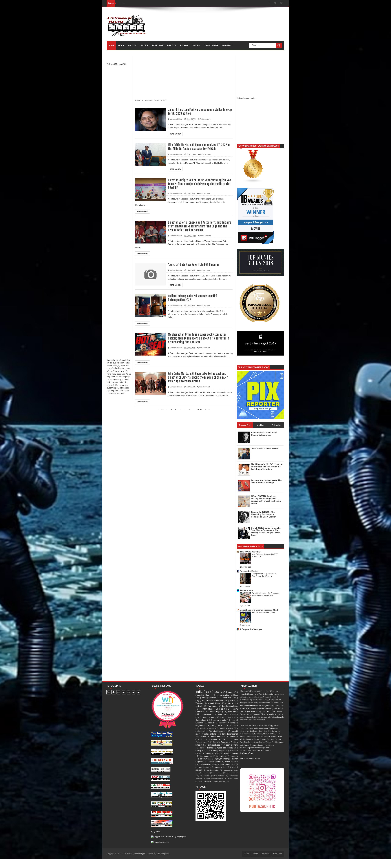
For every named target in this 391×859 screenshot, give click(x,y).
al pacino (234, 725)
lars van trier (218, 773)
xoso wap (121, 374)
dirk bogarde (205, 756)
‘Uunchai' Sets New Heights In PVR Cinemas (193, 265)
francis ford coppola (225, 748)
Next (199, 410)
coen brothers (232, 745)
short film (227, 698)
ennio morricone (218, 737)
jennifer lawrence (207, 728)
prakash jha (233, 714)
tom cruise (227, 717)
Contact (144, 45)
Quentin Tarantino (221, 742)
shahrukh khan (203, 695)
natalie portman (218, 776)
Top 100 (196, 45)
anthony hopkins (231, 753)
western (211, 723)
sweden (234, 756)
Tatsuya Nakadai (206, 759)
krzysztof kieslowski (208, 764)
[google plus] (281, 3)
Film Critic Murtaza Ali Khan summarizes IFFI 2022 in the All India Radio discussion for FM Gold (199, 147)
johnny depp (219, 751)
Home (111, 45)
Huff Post (246, 708)
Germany (212, 706)
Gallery (132, 45)
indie (230, 692)
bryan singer (222, 759)
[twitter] (275, 3)
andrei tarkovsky (213, 753)
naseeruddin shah (226, 723)
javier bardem (214, 762)
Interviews (157, 45)
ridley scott (233, 711)
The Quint (266, 711)
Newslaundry (255, 711)
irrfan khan (208, 709)
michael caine (202, 731)
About (121, 45)
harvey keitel (202, 751)
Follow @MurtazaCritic (117, 64)
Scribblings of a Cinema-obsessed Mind (259, 610)
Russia (222, 725)
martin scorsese (227, 728)
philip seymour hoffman (215, 778)
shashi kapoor (233, 778)
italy (198, 700)
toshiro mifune (210, 734)
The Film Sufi (246, 590)
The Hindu (274, 702)
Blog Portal (156, 831)
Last (207, 410)
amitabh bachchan (215, 700)
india (200, 691)
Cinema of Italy (211, 45)
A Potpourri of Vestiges (251, 629)
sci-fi (223, 709)
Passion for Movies (249, 571)
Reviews (184, 45)
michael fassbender (219, 731)
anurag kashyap (209, 698)
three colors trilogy (205, 781)
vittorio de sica (220, 781)
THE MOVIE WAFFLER (250, 552)
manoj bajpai (216, 711)
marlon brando (220, 720)
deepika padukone (230, 706)
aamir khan (215, 703)
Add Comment (205, 119)
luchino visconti (232, 773)
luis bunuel (204, 776)
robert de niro (209, 717)
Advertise (265, 854)
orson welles (221, 767)
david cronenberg (213, 770)
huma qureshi (207, 714)
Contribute (227, 45)
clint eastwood (214, 745)
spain (220, 714)
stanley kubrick (219, 739)
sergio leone (201, 725)
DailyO (247, 711)
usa (217, 692)
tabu (213, 725)
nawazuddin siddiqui (228, 695)
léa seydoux (221, 756)
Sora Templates (162, 854)
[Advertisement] (119, 116)
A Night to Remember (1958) (263, 612)
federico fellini (206, 748)
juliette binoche (231, 762)
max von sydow (227, 764)
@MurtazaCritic (246, 753)
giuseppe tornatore (231, 770)
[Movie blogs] (253, 182)
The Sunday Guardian (249, 705)
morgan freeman (203, 767)
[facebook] (269, 3)
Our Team (171, 45)
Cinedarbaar (201, 720)
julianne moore (204, 773)
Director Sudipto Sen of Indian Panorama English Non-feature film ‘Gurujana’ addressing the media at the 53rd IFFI (200, 184)
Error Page (277, 854)
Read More (175, 134)
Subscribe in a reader (246, 98)
